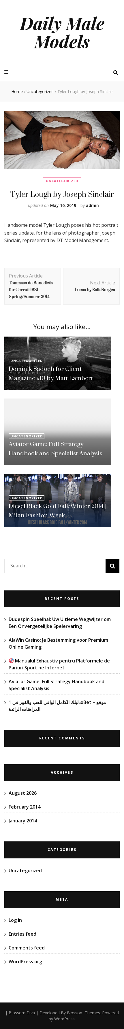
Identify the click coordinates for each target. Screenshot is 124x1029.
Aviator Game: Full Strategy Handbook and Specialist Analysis (55, 448)
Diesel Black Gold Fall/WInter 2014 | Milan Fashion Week (57, 510)
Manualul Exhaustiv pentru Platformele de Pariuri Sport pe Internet (59, 664)
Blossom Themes (83, 1012)
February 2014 (24, 807)
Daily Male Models (62, 31)
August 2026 (23, 793)
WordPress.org (25, 961)
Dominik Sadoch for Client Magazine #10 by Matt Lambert (51, 373)
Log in (15, 920)
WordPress (64, 1019)
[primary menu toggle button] (7, 72)
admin (92, 205)
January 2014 (23, 820)
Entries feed (22, 934)
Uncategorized (62, 181)
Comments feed (27, 948)
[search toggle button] (115, 73)
